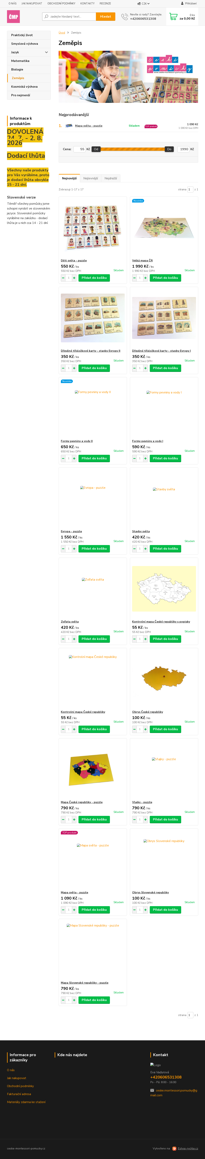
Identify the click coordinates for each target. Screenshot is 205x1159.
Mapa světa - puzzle (88, 126)
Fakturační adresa (19, 1094)
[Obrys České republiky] (164, 679)
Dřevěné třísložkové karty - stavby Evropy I (161, 351)
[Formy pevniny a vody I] (164, 408)
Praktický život (22, 35)
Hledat (105, 16)
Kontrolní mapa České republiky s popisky (161, 622)
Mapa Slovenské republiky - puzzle (84, 983)
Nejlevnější (90, 178)
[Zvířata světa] (93, 589)
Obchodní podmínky (20, 1086)
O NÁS (12, 3)
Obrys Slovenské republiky (150, 892)
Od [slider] (96, 149)
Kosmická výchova (24, 87)
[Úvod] (23, 16)
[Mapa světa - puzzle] (93, 860)
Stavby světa (141, 531)
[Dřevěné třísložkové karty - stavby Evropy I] (164, 318)
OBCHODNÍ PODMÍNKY (61, 3)
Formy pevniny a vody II (77, 441)
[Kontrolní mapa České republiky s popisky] (164, 589)
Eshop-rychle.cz (188, 1148)
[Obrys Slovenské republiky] (164, 860)
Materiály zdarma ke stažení (26, 1102)
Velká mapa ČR (142, 260)
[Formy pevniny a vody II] (93, 408)
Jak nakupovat (16, 1078)
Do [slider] (169, 149)
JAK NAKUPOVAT (32, 3)
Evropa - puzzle (71, 531)
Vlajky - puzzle (142, 802)
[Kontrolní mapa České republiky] (93, 679)
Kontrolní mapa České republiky (83, 712)
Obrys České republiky (147, 712)
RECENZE (105, 3)
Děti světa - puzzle (74, 260)
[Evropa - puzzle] (93, 498)
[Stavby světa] (164, 498)
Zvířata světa (70, 622)
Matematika (20, 61)
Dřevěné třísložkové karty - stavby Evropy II (90, 351)
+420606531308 (143, 19)
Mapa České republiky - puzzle (81, 802)
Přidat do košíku (94, 278)
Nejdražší (111, 178)
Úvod (62, 33)
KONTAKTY (87, 3)
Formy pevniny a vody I (147, 441)
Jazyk (15, 52)
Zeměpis (18, 78)
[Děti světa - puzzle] (93, 228)
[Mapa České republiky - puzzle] (93, 769)
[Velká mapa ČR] (164, 228)
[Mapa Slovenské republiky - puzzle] (93, 950)
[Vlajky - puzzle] (164, 769)
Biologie (17, 70)
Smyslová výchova (24, 44)
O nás (11, 1070)
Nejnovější (69, 178)
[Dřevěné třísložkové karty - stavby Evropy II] (93, 318)
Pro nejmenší (20, 95)
